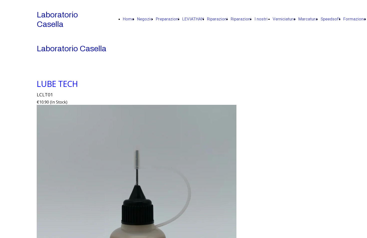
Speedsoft (330, 18)
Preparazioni (167, 18)
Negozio (145, 18)
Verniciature (284, 18)
